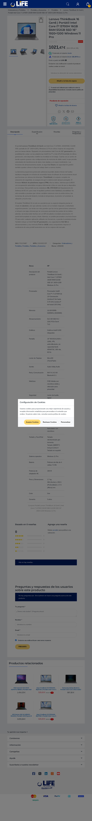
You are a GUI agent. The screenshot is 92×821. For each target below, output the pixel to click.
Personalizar (65, 422)
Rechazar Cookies (50, 422)
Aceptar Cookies (32, 422)
